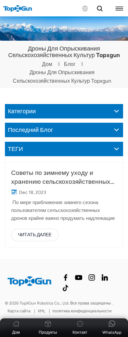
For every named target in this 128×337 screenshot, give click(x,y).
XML (41, 311)
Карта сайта (20, 311)
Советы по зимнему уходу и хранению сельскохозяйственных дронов (60, 177)
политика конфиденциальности (82, 311)
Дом (47, 64)
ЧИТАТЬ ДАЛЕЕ (35, 235)
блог (69, 64)
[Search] (100, 8)
